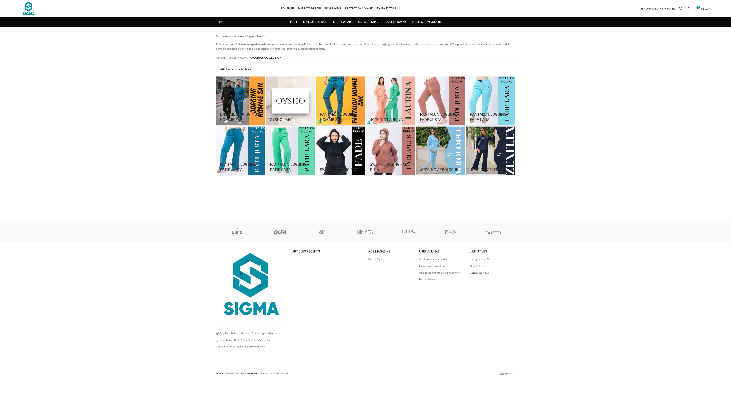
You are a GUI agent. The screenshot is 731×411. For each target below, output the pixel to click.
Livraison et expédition (432, 266)
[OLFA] (280, 232)
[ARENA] (493, 232)
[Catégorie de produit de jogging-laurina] (390, 100)
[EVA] (450, 232)
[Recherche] (681, 8)
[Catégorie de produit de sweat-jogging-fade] (340, 151)
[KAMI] (322, 232)
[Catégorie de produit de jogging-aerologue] (440, 151)
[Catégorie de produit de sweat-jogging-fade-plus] (390, 151)
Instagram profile (480, 259)
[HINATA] (365, 232)
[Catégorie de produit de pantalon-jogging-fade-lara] (490, 100)
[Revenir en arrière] (221, 22)
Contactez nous (479, 272)
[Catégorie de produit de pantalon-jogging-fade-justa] (440, 100)
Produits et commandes (433, 259)
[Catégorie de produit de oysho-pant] (290, 100)
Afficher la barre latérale (235, 69)
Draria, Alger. (375, 259)
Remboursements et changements (440, 272)
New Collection (479, 266)
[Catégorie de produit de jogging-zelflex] (490, 151)
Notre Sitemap (428, 279)
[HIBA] (408, 232)
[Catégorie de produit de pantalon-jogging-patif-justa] (240, 151)
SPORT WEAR (237, 57)
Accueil (220, 57)
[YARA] (237, 232)
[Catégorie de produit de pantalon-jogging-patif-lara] (290, 151)
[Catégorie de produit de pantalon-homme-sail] (340, 100)
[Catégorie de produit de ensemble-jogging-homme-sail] (240, 100)
